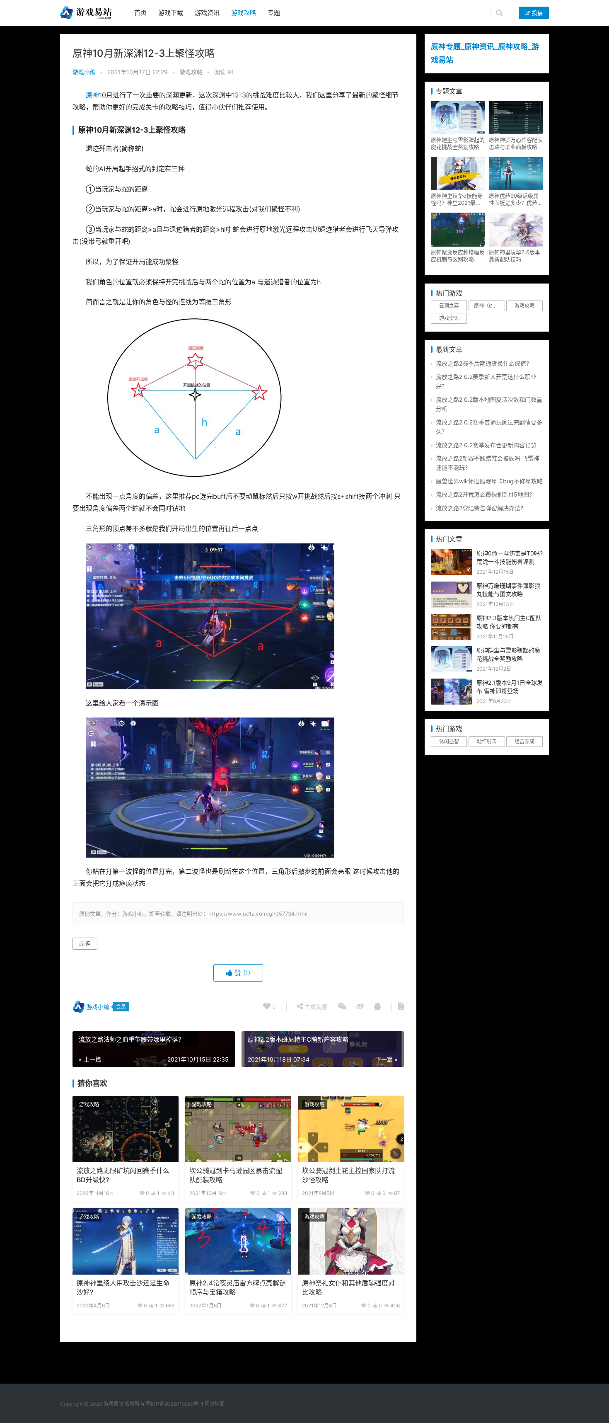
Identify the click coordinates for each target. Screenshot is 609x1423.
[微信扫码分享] (342, 1007)
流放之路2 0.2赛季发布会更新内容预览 (486, 444)
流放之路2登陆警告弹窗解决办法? (479, 508)
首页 (140, 13)
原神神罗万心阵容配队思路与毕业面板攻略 (516, 143)
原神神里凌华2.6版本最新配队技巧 (514, 255)
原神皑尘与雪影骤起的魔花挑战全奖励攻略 (458, 143)
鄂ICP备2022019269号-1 (174, 1404)
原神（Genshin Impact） (489, 306)
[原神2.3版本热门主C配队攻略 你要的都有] (451, 618)
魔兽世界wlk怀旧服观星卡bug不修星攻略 (489, 481)
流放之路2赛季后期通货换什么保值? (482, 363)
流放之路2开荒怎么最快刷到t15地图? (484, 494)
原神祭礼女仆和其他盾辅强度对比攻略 (348, 1287)
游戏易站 (113, 1404)
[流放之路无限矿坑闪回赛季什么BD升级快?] (125, 1129)
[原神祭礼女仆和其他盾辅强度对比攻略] (351, 1241)
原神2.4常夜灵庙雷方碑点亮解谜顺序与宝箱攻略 (237, 1287)
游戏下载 (170, 13)
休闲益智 (449, 741)
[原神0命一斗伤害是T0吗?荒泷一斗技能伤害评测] (451, 553)
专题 (274, 13)
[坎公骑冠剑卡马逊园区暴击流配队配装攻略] (238, 1129)
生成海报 (315, 1006)
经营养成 (524, 741)
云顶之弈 (449, 306)
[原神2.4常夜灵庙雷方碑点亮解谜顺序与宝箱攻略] (238, 1241)
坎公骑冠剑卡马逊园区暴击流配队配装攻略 (235, 1175)
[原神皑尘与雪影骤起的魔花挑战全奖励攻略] (451, 650)
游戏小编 (84, 71)
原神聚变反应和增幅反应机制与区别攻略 (458, 255)
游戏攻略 (243, 13)
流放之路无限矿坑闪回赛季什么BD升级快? (123, 1175)
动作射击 (487, 741)
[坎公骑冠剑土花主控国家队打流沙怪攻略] (351, 1129)
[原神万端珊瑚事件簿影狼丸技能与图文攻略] (451, 585)
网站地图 (215, 1404)
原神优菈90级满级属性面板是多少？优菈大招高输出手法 (516, 199)
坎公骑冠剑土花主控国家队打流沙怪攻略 (348, 1175)
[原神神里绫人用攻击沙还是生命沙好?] (125, 1241)
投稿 (536, 13)
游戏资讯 (207, 13)
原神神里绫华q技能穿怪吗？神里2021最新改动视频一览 (457, 199)
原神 (92, 95)
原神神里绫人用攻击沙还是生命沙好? (123, 1287)
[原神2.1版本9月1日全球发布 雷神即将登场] (451, 682)
